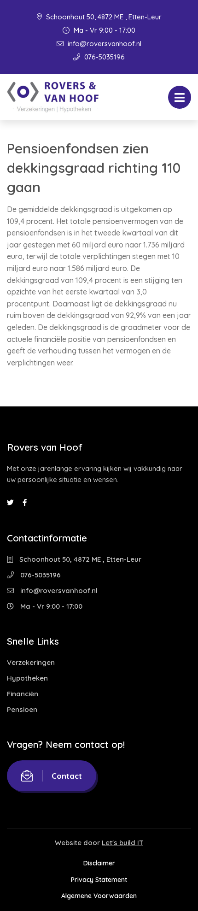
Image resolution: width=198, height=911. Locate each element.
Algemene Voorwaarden (99, 896)
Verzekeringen (31, 662)
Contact (67, 776)
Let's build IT (122, 842)
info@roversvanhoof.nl (103, 43)
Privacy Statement (99, 880)
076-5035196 (103, 57)
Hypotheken (27, 678)
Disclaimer (99, 863)
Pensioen (22, 709)
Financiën (22, 693)
